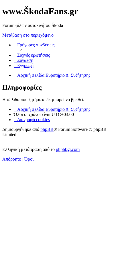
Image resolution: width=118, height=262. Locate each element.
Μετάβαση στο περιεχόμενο (28, 35)
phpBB (47, 129)
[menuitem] (32, 55)
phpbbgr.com (68, 149)
